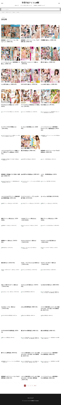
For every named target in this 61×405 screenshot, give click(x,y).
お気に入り (17, 5)
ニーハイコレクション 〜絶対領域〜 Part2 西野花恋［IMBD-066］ (49, 377)
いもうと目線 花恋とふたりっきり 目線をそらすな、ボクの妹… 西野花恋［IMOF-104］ (30, 378)
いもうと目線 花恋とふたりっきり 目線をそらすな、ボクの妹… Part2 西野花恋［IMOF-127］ (30, 354)
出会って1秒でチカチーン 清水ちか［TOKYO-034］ (9, 285)
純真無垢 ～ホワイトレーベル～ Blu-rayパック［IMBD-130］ (10, 40)
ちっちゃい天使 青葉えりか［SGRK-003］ (29, 127)
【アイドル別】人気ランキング (26, 5)
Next (35, 385)
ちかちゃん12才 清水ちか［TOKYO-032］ (29, 285)
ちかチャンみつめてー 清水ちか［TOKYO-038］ (48, 263)
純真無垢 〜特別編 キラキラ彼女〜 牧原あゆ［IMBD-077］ (10, 175)
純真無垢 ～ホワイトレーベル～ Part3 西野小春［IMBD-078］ (30, 40)
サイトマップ (30, 398)
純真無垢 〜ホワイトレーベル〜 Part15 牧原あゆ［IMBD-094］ (50, 151)
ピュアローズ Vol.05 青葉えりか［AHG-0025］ (8, 127)
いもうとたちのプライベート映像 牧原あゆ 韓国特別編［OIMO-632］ (10, 197)
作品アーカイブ (8, 12)
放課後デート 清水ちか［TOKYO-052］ (9, 241)
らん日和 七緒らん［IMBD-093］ (9, 84)
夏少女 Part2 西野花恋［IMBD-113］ (30, 330)
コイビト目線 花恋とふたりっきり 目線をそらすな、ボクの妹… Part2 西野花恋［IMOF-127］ (50, 308)
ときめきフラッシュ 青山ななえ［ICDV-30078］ (28, 219)
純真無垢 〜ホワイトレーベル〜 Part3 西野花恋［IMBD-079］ (10, 377)
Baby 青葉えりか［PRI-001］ (48, 104)
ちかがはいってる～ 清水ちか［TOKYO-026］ (8, 307)
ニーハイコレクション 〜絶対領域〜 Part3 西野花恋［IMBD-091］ (49, 353)
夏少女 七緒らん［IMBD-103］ (48, 62)
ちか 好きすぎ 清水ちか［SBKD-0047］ (50, 284)
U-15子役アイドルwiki (30, 3)
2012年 (18, 12)
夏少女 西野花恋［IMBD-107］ (48, 330)
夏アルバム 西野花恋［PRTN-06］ (9, 352)
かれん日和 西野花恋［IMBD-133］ (29, 307)
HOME (3, 12)
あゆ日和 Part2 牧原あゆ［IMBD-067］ (30, 174)
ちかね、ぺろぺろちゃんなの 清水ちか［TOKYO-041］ (30, 263)
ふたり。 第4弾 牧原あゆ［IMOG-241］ (49, 175)
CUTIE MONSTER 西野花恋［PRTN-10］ (9, 331)
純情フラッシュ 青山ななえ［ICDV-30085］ (9, 219)
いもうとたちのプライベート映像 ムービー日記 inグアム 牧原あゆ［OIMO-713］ (10, 152)
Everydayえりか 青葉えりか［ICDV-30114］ (10, 105)
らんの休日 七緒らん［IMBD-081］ (49, 84)
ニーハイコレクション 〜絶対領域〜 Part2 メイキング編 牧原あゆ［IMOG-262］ (50, 128)
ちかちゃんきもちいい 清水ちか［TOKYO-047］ (28, 241)
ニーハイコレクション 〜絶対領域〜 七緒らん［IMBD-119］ (10, 62)
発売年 (14, 12)
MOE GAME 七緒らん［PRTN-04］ (29, 84)
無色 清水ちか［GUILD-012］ (8, 262)
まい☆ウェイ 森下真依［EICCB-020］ (50, 196)
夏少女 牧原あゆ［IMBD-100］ (28, 150)
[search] (58, 9)
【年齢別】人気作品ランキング (39, 5)
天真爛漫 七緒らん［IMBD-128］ (49, 40)
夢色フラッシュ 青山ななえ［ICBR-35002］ (49, 219)
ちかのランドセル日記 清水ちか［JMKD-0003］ (48, 241)
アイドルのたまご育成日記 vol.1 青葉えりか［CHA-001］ (30, 105)
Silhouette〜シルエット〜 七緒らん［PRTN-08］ (29, 62)
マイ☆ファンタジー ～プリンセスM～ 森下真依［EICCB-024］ (30, 197)
